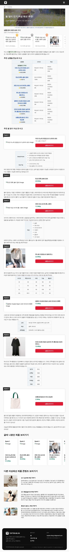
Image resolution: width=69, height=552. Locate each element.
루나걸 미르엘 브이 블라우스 (44, 254)
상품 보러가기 (49, 145)
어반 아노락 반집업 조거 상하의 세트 (46, 138)
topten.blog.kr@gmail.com (54, 535)
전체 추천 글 (33, 538)
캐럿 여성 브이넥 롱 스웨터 (22, 85)
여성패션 (9, 7)
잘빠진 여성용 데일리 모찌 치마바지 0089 (47, 301)
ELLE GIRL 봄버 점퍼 (22, 77)
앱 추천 (32, 541)
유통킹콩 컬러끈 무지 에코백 (44, 397)
